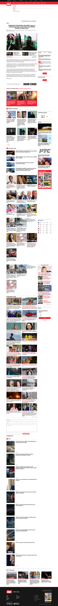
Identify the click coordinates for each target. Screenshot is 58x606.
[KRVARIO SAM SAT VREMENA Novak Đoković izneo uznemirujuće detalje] (9, 54)
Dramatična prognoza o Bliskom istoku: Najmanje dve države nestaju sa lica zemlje (26, 442)
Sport (7, 599)
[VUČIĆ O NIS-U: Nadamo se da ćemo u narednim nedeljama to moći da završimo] (11, 114)
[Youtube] (49, 590)
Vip (16, 595)
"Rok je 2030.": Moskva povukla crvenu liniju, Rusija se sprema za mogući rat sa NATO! (26, 518)
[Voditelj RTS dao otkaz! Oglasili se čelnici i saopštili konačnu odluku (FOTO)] (45, 150)
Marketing (36, 595)
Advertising (37, 596)
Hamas (17, 63)
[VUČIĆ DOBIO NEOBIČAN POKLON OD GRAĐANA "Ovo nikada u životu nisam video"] (32, 131)
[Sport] (35, 0)
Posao (36, 600)
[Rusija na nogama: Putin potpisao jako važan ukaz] (10, 548)
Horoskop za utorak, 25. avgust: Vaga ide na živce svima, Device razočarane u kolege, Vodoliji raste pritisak (34, 581)
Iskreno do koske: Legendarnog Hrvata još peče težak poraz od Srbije (46, 580)
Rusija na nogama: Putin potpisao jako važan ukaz (25, 542)
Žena (17, 598)
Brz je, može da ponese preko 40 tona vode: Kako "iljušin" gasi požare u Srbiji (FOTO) (44, 133)
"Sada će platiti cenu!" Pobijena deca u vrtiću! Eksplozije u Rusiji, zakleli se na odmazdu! (45, 62)
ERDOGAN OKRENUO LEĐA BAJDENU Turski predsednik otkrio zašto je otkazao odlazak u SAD (26, 152)
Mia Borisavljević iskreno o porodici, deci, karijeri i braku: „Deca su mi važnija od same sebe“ (45, 66)
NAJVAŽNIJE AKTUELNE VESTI (24, 88)
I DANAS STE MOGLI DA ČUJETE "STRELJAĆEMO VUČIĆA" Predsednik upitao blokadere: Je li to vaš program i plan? (21, 138)
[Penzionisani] (41, 0)
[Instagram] (45, 590)
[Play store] (26, 84)
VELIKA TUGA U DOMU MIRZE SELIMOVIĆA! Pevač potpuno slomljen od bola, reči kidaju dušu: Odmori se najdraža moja (33, 54)
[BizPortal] (15, 0)
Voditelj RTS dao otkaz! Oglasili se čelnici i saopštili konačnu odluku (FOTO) (44, 156)
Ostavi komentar (26, 433)
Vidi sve (45, 73)
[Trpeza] (30, 0)
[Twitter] (51, 590)
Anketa (39, 308)
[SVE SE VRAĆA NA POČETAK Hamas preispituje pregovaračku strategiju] (10, 164)
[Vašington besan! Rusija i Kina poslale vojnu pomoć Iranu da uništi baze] (10, 510)
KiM (13, 10)
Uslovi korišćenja (37, 599)
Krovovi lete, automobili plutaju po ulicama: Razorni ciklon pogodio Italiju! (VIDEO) (25, 530)
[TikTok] (47, 590)
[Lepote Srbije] (21, 0)
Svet (7, 23)
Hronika (7, 598)
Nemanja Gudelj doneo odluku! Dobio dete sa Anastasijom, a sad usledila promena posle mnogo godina (44, 167)
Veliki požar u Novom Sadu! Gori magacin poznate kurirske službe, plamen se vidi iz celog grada (45, 70)
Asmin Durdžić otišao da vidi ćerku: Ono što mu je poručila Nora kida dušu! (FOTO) (45, 56)
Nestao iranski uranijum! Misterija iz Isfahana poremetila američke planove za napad (24, 455)
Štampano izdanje (16, 11)
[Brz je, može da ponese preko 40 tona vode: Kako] (45, 127)
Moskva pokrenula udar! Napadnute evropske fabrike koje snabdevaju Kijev (22, 581)
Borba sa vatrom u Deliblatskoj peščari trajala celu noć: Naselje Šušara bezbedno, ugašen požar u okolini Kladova (44, 144)
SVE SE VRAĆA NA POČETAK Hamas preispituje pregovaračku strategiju (25, 163)
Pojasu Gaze (32, 59)
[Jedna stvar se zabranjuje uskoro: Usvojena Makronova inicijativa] (10, 484)
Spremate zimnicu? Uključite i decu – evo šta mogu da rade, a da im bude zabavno (45, 59)
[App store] (33, 84)
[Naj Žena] (26, 0)
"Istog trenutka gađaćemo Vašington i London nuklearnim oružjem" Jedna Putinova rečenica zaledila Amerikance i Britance (26, 467)
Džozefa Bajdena (20, 59)
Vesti (7, 595)
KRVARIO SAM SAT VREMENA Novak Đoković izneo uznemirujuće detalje (17, 54)
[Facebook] (43, 590)
